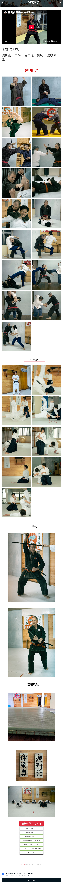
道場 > (31, 828)
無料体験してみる (31, 823)
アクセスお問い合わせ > (31, 848)
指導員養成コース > (31, 840)
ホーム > (31, 852)
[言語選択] (60, 2)
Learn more (31, 880)
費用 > (31, 832)
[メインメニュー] (2, 2)
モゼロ (23, 864)
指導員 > (31, 836)
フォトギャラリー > (31, 844)
